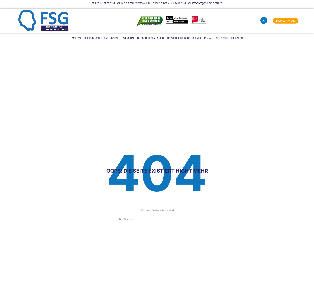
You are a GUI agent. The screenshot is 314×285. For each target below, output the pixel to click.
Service (196, 38)
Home (73, 38)
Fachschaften (130, 38)
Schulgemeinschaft (108, 38)
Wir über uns (86, 38)
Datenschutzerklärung (230, 38)
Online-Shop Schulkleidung (174, 38)
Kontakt (208, 38)
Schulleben (148, 38)
